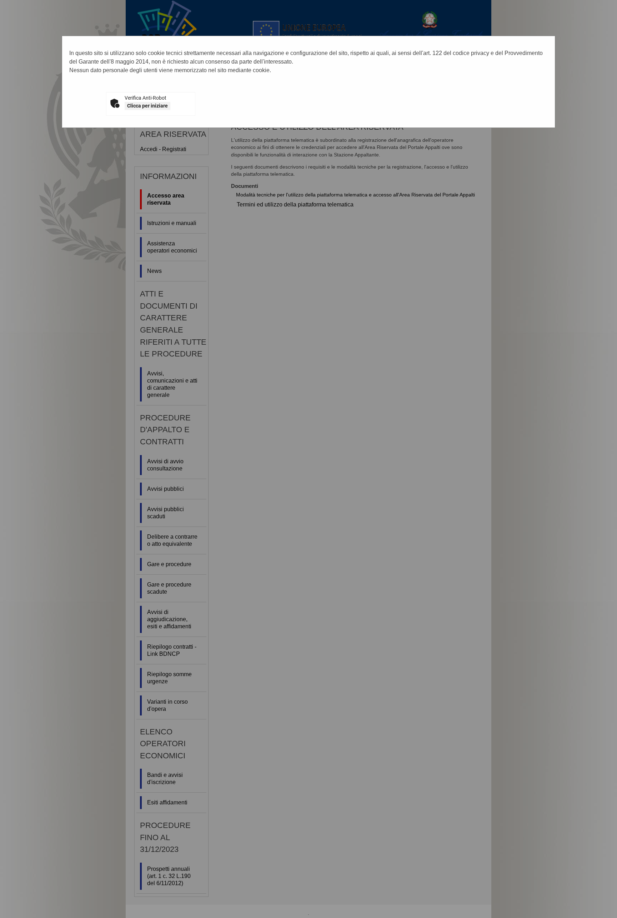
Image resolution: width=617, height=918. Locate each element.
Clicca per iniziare (147, 106)
